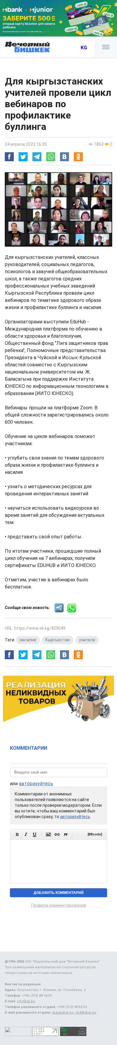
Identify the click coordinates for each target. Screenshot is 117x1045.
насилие (28, 639)
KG (84, 47)
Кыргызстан (57, 639)
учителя (87, 639)
